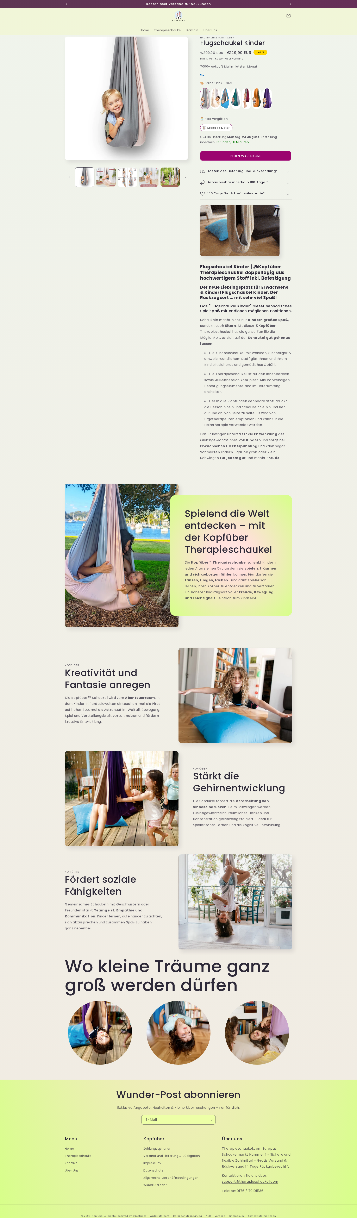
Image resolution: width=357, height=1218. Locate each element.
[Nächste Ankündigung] (290, 4)
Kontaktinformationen (262, 1216)
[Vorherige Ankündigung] (66, 4)
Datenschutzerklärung (187, 1216)
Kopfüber (98, 1216)
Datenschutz (153, 1170)
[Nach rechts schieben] (185, 177)
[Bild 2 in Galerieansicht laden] (105, 177)
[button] (288, 15)
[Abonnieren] (210, 1120)
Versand (220, 1216)
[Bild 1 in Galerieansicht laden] (84, 177)
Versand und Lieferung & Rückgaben (171, 1156)
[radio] (205, 98)
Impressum (152, 1163)
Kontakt (71, 1163)
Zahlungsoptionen (157, 1149)
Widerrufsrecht (155, 1185)
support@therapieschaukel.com (250, 1181)
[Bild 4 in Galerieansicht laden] (148, 177)
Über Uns (72, 1170)
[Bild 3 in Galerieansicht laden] (127, 177)
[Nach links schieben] (69, 177)
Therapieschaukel (79, 1156)
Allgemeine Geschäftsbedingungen (171, 1178)
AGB (208, 1216)
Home (69, 1149)
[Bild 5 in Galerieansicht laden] (170, 177)
